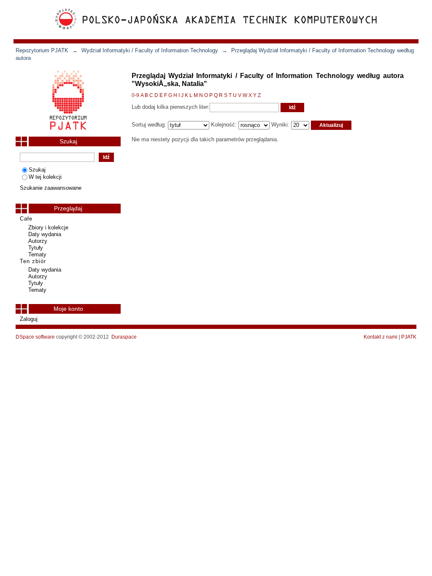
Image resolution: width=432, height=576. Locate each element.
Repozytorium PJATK (42, 50)
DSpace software (35, 337)
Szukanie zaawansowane (50, 188)
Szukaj (37, 170)
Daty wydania (44, 234)
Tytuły (35, 248)
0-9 (135, 95)
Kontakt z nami (380, 337)
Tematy (37, 254)
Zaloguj (29, 319)
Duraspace (124, 337)
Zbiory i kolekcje (48, 227)
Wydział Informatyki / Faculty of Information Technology (149, 50)
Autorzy (37, 241)
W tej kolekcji (45, 177)
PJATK (408, 337)
